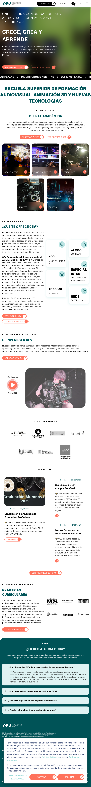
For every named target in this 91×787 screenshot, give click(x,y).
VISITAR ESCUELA (64, 4)
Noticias (13, 509)
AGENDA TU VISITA (13, 358)
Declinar (69, 777)
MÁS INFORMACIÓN (14, 321)
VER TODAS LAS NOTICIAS (44, 573)
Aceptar (41, 777)
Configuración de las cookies (18, 777)
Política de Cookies (51, 757)
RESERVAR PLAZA (44, 4)
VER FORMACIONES (14, 67)
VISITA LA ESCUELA (41, 67)
